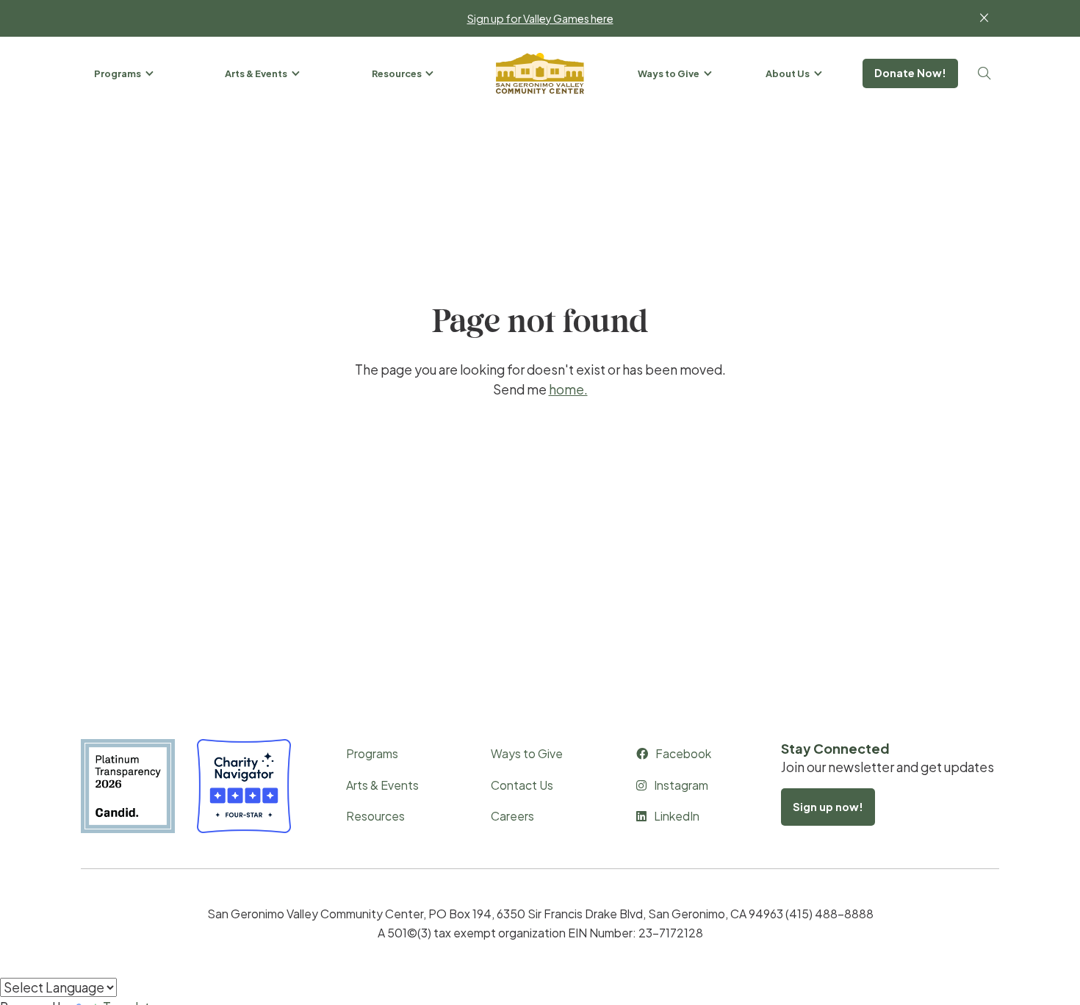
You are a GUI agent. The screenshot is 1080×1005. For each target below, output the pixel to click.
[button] (125, 73)
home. (568, 389)
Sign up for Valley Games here (540, 18)
